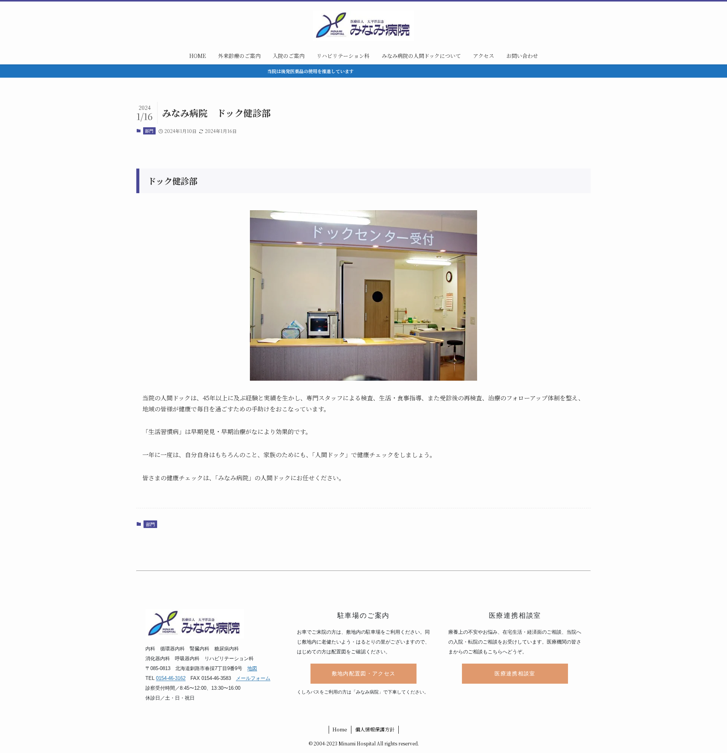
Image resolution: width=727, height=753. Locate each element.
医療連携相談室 (515, 673)
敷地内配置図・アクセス (364, 673)
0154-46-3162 (171, 678)
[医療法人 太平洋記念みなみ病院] (363, 26)
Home (339, 729)
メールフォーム (253, 678)
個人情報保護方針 (375, 729)
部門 (149, 131)
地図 (252, 668)
